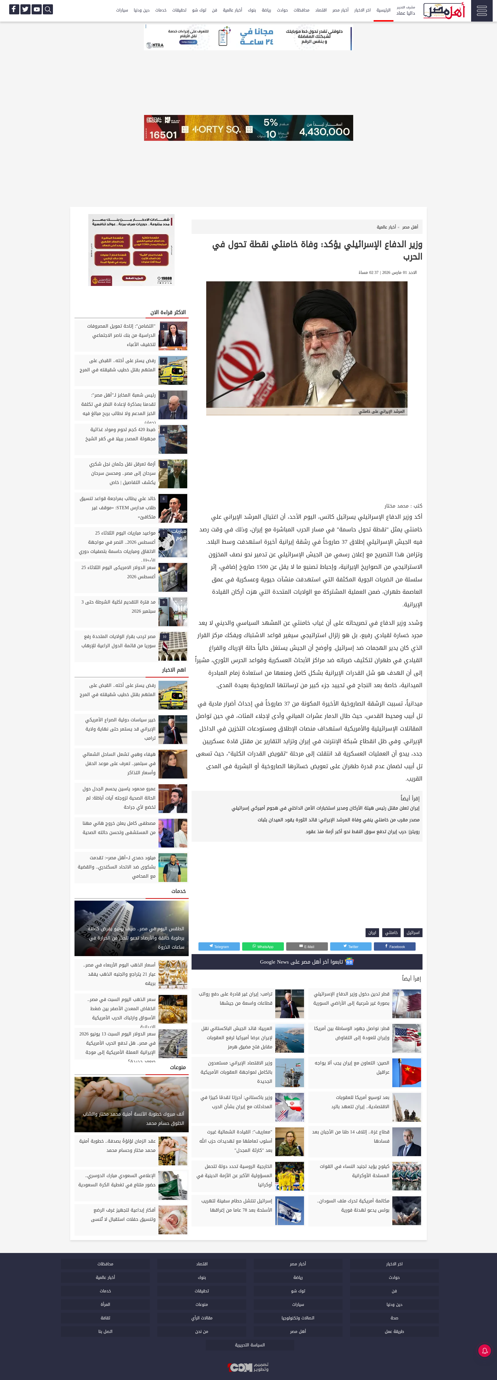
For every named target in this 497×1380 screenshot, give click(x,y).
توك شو (199, 10)
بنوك (252, 10)
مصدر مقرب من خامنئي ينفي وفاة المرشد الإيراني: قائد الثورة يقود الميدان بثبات (339, 819)
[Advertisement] (307, 458)
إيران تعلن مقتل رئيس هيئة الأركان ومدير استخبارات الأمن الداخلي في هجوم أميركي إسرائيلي (326, 808)
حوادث (282, 10)
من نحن (201, 1331)
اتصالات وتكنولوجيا (298, 1318)
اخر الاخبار (362, 10)
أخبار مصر (340, 10)
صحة (394, 1318)
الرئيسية (383, 10)
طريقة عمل (394, 1331)
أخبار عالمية (232, 10)
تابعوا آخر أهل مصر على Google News (302, 962)
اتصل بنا (105, 1331)
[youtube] (37, 9)
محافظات (301, 10)
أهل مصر (298, 1331)
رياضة (266, 10)
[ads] (248, 38)
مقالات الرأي (202, 1318)
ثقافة (105, 1318)
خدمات (161, 10)
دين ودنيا (142, 10)
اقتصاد (321, 10)
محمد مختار (397, 506)
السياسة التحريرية (250, 1345)
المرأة (105, 1304)
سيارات (122, 10)
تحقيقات (179, 10)
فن (214, 10)
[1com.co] (248, 1368)
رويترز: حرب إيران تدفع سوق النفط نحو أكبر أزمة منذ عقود (363, 831)
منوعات (202, 1304)
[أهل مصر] (443, 11)
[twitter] (25, 9)
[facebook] (14, 9)
